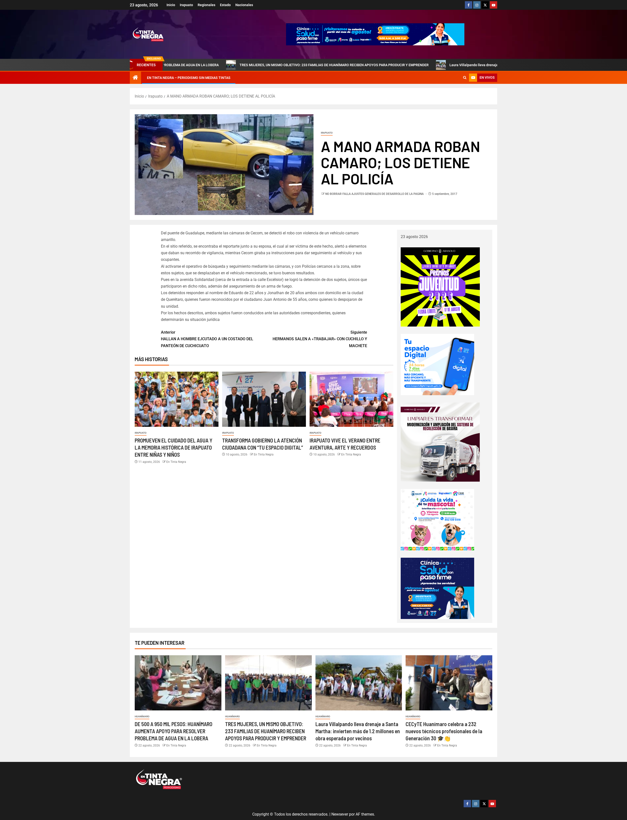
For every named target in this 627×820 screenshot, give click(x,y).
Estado (225, 5)
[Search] (465, 77)
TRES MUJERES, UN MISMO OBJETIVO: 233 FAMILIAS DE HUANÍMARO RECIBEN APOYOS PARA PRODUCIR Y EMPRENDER (284, 65)
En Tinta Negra (176, 462)
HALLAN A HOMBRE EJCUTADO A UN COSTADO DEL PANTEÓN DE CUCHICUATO (207, 339)
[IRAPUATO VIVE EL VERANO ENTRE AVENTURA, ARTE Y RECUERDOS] (351, 399)
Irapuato (186, 5)
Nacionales (244, 5)
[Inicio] (135, 78)
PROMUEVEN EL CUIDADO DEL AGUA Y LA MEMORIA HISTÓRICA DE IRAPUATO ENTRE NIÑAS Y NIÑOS (173, 447)
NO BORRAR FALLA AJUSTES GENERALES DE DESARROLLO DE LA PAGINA (374, 194)
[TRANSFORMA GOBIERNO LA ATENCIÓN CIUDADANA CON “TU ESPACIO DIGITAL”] (264, 399)
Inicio (171, 5)
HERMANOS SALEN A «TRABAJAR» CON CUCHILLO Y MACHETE (320, 339)
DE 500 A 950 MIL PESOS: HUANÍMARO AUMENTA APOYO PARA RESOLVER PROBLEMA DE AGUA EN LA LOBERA (173, 731)
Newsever (339, 814)
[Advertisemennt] (375, 34)
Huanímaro (142, 716)
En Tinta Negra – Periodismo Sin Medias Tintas (188, 78)
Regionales (206, 5)
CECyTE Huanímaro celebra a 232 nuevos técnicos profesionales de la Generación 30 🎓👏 (444, 731)
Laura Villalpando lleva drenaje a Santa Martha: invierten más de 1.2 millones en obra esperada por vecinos (483, 65)
